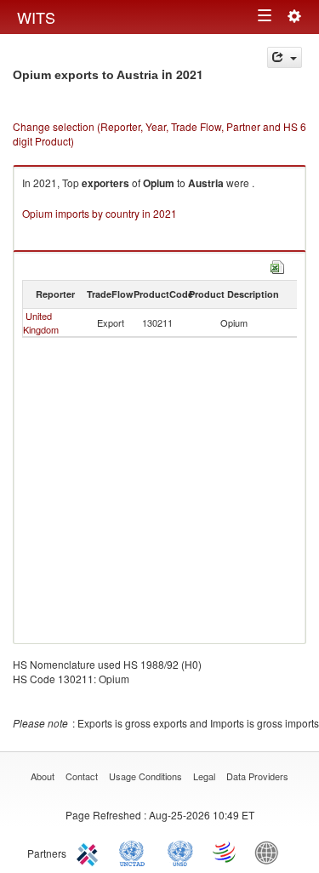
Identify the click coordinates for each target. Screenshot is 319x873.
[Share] (284, 57)
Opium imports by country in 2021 (99, 213)
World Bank (270, 852)
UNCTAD (135, 852)
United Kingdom (41, 322)
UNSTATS (180, 852)
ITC (90, 852)
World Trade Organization (225, 852)
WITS (36, 17)
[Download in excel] (277, 265)
